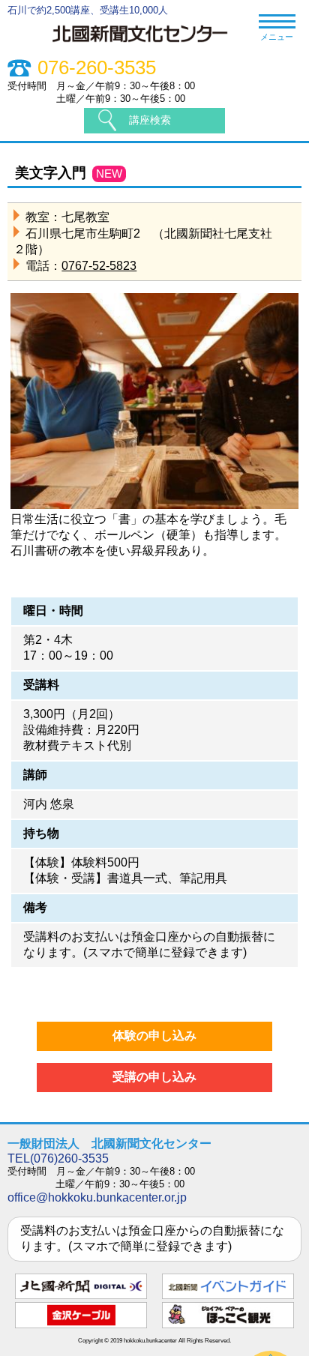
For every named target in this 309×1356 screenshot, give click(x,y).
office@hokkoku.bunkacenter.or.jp (97, 1197)
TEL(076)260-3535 (58, 1158)
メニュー (276, 36)
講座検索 (150, 120)
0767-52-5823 (99, 265)
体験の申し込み (154, 1035)
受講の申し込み (154, 1076)
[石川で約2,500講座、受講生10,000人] (147, 44)
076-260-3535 (97, 67)
